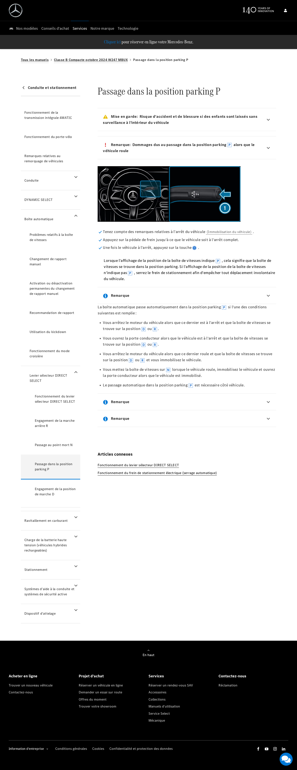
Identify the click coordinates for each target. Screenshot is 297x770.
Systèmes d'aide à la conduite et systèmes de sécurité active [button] (49, 591)
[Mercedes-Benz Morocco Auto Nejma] (16, 10)
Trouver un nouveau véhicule (31, 685)
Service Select (159, 713)
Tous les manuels (35, 59)
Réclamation (228, 685)
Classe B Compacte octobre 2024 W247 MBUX (91, 59)
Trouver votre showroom (97, 706)
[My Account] (285, 10)
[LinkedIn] (283, 749)
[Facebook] (258, 749)
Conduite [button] (31, 180)
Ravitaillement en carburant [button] (46, 520)
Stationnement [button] (36, 569)
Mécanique (156, 720)
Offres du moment (93, 699)
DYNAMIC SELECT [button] (38, 199)
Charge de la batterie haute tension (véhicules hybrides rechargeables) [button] (45, 545)
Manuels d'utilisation (164, 706)
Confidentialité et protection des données (141, 748)
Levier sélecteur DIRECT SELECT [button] (48, 378)
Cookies (98, 748)
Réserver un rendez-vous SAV (170, 685)
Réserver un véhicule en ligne (101, 685)
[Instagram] (275, 749)
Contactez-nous (21, 692)
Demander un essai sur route (100, 692)
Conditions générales (71, 748)
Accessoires (157, 692)
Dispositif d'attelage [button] (40, 613)
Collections (156, 699)
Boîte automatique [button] (38, 219)
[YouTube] (266, 749)
